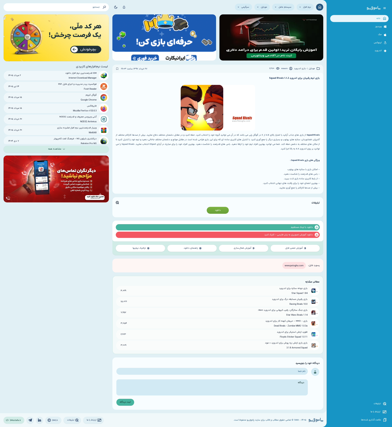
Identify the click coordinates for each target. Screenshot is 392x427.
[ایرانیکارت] (164, 37)
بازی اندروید (300, 68)
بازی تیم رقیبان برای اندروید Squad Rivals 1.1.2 (294, 78)
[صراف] (56, 37)
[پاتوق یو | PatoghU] (374, 8)
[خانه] (319, 7)
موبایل (312, 68)
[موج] (271, 37)
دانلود (218, 210)
